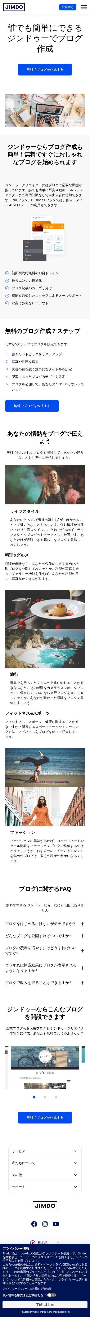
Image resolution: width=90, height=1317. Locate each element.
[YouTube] (55, 1224)
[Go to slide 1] (34, 1097)
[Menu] (84, 7)
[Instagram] (45, 1224)
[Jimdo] (14, 7)
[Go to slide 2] (45, 1097)
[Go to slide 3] (56, 1097)
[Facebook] (34, 1224)
